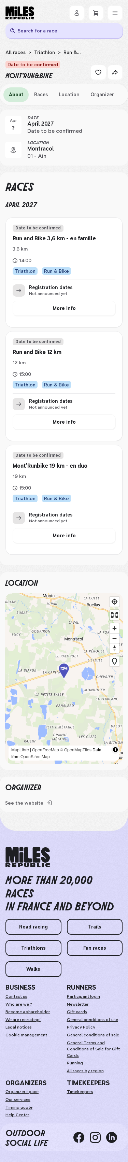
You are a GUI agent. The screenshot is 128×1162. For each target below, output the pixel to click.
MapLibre (20, 749)
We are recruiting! (23, 1019)
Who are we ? (18, 1004)
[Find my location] (114, 602)
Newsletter (78, 1004)
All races (15, 52)
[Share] (115, 72)
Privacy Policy (81, 1027)
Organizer (102, 94)
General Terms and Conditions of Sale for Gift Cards (93, 1049)
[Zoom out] (114, 638)
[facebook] (81, 1137)
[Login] (76, 12)
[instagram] (98, 1137)
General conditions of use (92, 1019)
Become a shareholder (27, 1011)
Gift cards (77, 1011)
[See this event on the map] (13, 150)
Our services (17, 1099)
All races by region (85, 1070)
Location (69, 94)
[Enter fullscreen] (114, 615)
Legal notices (18, 1027)
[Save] (98, 72)
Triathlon (44, 52)
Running (75, 1063)
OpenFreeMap (45, 749)
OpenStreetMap (35, 756)
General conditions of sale (93, 1035)
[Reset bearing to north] (114, 648)
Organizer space (22, 1091)
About (16, 94)
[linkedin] (114, 1137)
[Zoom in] (114, 628)
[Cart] (95, 12)
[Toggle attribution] (115, 750)
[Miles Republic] (19, 12)
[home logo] (27, 857)
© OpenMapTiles (75, 749)
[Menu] (115, 12)
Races (41, 94)
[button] (64, 678)
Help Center (17, 1115)
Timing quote (18, 1107)
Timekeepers (80, 1091)
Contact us (16, 996)
